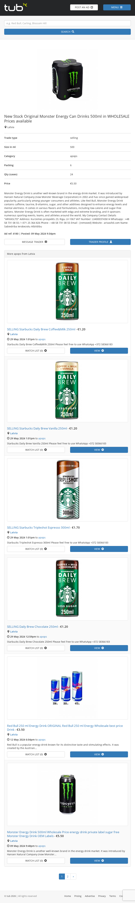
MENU (115, 7)
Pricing (77, 896)
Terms (112, 896)
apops (42, 339)
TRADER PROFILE (99, 242)
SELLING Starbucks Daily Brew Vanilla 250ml (37, 428)
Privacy (102, 896)
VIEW (97, 350)
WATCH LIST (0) (34, 350)
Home (67, 896)
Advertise (90, 896)
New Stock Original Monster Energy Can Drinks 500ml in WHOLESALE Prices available (66, 119)
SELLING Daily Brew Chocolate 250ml (32, 627)
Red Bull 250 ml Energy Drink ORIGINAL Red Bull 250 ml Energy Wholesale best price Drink (65, 728)
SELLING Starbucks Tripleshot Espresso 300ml (38, 527)
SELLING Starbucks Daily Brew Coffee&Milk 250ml (41, 329)
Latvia (14, 334)
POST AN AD (83, 7)
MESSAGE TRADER (33, 242)
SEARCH (66, 31)
